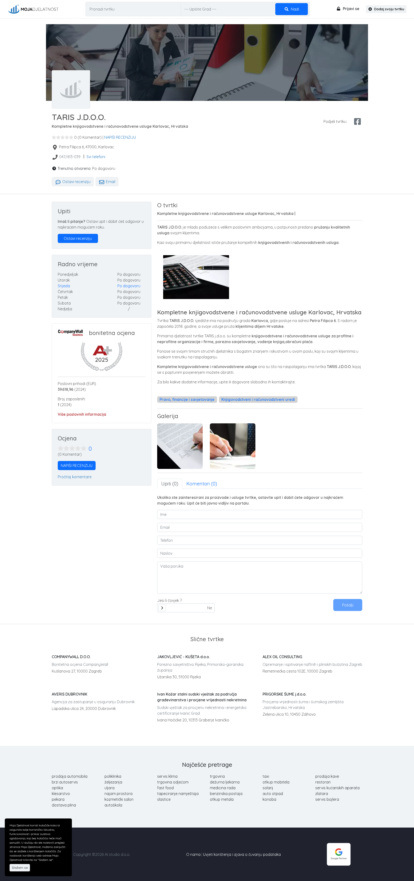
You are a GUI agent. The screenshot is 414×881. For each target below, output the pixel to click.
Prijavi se (350, 8)
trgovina (217, 776)
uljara (109, 787)
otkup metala (222, 799)
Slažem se (20, 867)
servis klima (167, 776)
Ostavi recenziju (76, 181)
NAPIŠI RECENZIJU (120, 137)
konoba (269, 799)
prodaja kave (327, 776)
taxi (266, 776)
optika (57, 787)
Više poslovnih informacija (82, 414)
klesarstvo (61, 793)
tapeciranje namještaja (178, 793)
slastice (164, 799)
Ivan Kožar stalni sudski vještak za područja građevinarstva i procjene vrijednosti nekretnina (202, 697)
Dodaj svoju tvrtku (388, 9)
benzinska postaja (226, 793)
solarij (268, 787)
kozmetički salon (118, 799)
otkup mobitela (276, 782)
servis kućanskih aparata (337, 787)
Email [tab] (110, 181)
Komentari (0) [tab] (201, 484)
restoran (323, 782)
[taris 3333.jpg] (232, 446)
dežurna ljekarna (225, 782)
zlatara (321, 793)
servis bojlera (327, 799)
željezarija (113, 782)
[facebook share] (357, 121)
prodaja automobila (69, 776)
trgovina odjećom (173, 782)
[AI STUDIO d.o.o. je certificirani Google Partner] (339, 854)
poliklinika (112, 776)
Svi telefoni (95, 156)
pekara (58, 799)
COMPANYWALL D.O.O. (71, 656)
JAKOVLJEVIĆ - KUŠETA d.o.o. (183, 656)
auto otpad (273, 793)
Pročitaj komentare (75, 476)
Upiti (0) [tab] (169, 484)
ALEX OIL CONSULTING (282, 656)
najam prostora (118, 793)
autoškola (113, 805)
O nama (193, 854)
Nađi (294, 9)
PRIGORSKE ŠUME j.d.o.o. (284, 694)
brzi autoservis (65, 782)
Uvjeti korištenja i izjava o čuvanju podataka (242, 854)
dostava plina (64, 805)
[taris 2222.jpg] (180, 446)
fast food (165, 787)
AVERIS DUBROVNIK (69, 694)
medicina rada (223, 787)
